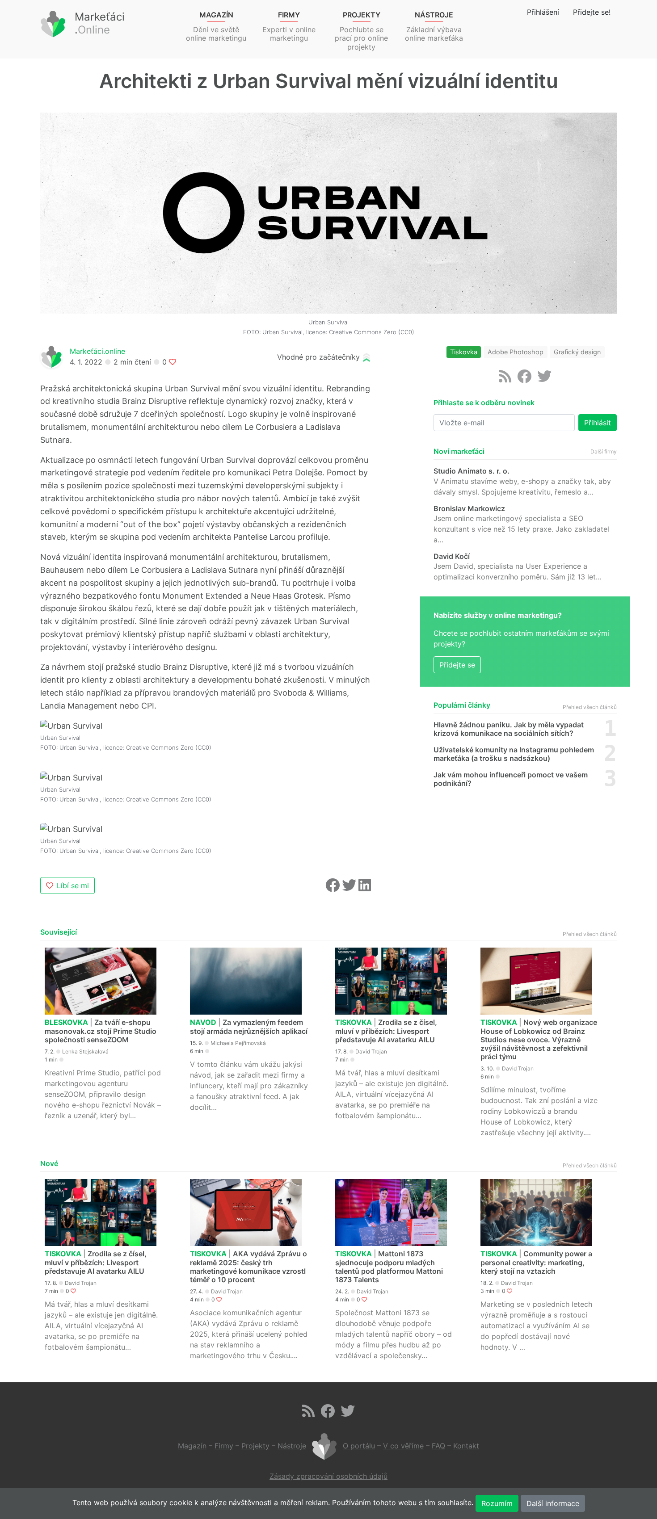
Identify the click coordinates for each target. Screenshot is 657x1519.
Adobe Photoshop (515, 352)
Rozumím (497, 1503)
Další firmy (603, 451)
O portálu (359, 1445)
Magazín (192, 1445)
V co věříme (403, 1445)
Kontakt (466, 1445)
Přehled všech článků (590, 707)
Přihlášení (543, 12)
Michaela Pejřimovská (238, 1043)
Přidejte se (457, 664)
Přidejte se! (592, 12)
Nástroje (292, 1445)
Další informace (552, 1503)
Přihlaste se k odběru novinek (484, 403)
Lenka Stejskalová (85, 1051)
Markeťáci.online (97, 351)
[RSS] (505, 378)
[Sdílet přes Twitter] (350, 887)
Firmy (224, 1445)
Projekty (255, 1445)
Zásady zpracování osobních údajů (328, 1476)
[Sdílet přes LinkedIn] (364, 887)
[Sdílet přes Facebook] (333, 887)
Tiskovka (463, 352)
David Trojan (371, 1051)
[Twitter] (544, 378)
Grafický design (577, 352)
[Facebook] (524, 378)
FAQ (438, 1445)
